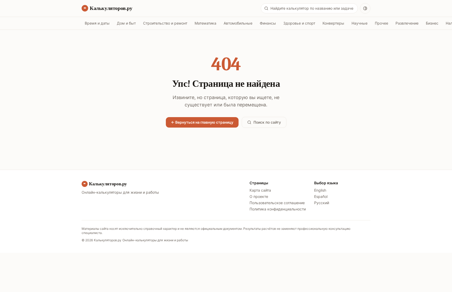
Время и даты (97, 23)
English (320, 190)
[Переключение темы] (365, 8)
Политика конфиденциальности (278, 209)
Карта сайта (260, 190)
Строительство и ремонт (165, 23)
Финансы (268, 23)
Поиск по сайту (267, 122)
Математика (205, 23)
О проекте (259, 196)
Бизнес (432, 23)
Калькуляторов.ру (111, 8)
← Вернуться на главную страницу (202, 122)
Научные (360, 23)
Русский (321, 203)
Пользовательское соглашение (277, 203)
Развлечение (407, 23)
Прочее (381, 23)
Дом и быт (126, 23)
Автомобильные (238, 23)
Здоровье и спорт (299, 23)
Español (320, 196)
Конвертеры (333, 23)
